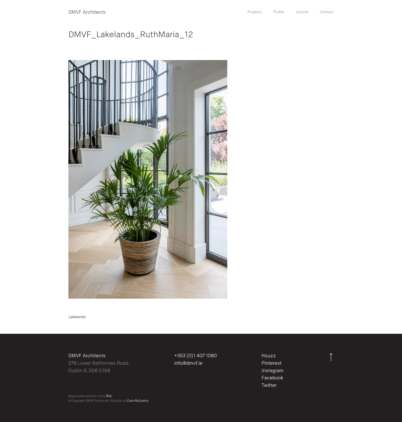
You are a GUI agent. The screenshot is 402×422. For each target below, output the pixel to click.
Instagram (272, 370)
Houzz (268, 356)
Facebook (272, 378)
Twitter (269, 385)
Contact (327, 12)
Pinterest (271, 363)
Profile (278, 12)
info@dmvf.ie (188, 363)
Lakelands (77, 317)
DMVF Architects (87, 12)
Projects (255, 12)
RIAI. (109, 396)
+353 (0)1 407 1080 (195, 356)
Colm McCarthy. (138, 400)
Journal (302, 12)
